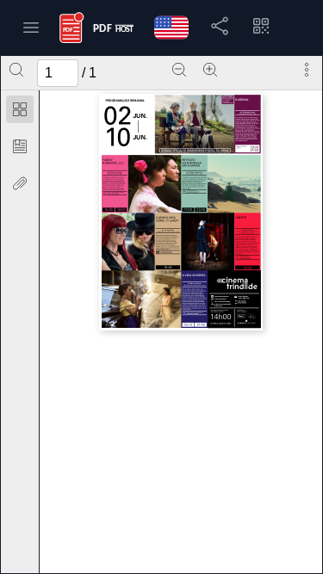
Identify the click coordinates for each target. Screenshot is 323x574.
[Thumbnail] (20, 109)
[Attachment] (20, 183)
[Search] (16, 69)
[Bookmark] (20, 146)
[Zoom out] (179, 69)
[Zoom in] (210, 69)
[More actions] (306, 69)
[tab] (19, 112)
